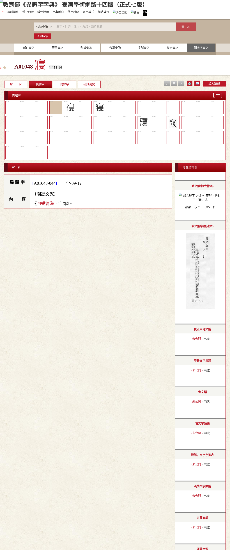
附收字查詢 (201, 47)
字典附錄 (58, 11)
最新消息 (13, 11)
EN (145, 11)
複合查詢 (172, 47)
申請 (206, 338)
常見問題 (28, 11)
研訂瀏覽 (89, 84)
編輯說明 (43, 11)
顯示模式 (88, 11)
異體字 (40, 84)
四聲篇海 (45, 203)
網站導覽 (103, 11)
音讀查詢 (115, 47)
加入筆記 (214, 83)
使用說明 (73, 11)
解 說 (16, 84)
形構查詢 (86, 47)
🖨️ (189, 83)
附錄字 (64, 84)
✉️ (197, 83)
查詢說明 (43, 36)
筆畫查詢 (57, 47)
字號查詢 (144, 47)
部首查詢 (28, 47)
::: (2, 11)
